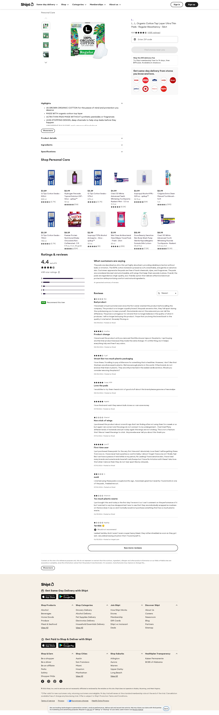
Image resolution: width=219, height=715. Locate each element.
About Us (149, 610)
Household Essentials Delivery (90, 624)
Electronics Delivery (85, 621)
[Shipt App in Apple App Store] (48, 597)
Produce (45, 621)
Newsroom (150, 617)
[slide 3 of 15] (46, 45)
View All (44, 628)
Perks (43, 669)
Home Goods (47, 617)
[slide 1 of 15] (46, 26)
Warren (114, 666)
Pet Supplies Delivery (86, 617)
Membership (117, 617)
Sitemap (149, 628)
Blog (147, 621)
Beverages (46, 614)
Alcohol (44, 610)
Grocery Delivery (84, 610)
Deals (113, 628)
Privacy (61, 701)
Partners (149, 624)
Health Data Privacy (100, 701)
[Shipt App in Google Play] (66, 597)
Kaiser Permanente (154, 659)
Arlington (115, 659)
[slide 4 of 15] (46, 54)
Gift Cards (116, 621)
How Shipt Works (119, 610)
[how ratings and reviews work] (59, 272)
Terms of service (48, 701)
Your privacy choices (79, 701)
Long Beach (116, 673)
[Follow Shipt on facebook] (42, 681)
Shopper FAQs (48, 676)
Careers (149, 614)
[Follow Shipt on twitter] (60, 681)
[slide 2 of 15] (46, 35)
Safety (44, 673)
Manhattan (81, 673)
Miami (78, 666)
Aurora (114, 662)
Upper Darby (117, 669)
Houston (80, 669)
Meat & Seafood (49, 624)
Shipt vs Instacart (119, 624)
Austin (79, 659)
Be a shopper (47, 659)
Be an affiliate (47, 666)
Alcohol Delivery (83, 614)
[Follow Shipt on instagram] (48, 681)
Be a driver (46, 662)
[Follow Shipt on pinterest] (54, 681)
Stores (114, 614)
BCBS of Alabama (153, 662)
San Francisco (82, 662)
